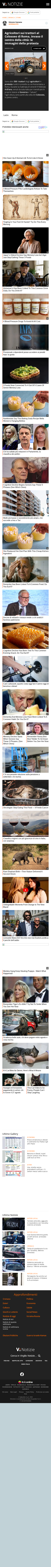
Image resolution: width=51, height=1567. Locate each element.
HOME (4, 18)
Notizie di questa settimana (9, 1323)
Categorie (29, 1361)
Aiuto (25, 1394)
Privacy (21, 1392)
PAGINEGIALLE (21, 1385)
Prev (7, 66)
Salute (29, 1308)
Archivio (39, 1361)
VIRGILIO (13, 1385)
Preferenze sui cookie (42, 1392)
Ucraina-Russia (33, 1316)
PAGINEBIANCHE (7, 1387)
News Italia (25, 1364)
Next (44, 66)
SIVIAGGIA (29, 1387)
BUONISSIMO (45, 1387)
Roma (14, 115)
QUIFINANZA (36, 1387)
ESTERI (29, 1165)
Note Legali (13, 1392)
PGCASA (43, 1385)
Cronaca (6, 1299)
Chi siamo (5, 1392)
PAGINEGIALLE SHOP (33, 1385)
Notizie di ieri (8, 1319)
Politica (30, 1299)
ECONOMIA (31, 1137)
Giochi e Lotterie (10, 1312)
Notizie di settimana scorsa (11, 1328)
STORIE (18, 18)
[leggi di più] (46, 23)
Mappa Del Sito (17, 1361)
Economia (31, 1303)
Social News (32, 1312)
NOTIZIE (15, 4)
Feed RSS (6, 1361)
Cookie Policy (30, 1392)
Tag (46, 1361)
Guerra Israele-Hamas (36, 1335)
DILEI (23, 1387)
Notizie (28, 1349)
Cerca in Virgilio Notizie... (24, 1355)
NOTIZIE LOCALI (32, 1218)
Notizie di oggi (9, 1316)
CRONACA (11, 18)
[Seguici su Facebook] (22, 1375)
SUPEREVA (25, 1389)
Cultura (6, 1308)
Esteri (5, 1303)
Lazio (6, 115)
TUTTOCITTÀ (17, 1387)
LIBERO (7, 1385)
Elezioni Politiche (10, 1335)
